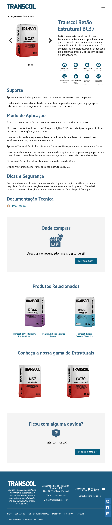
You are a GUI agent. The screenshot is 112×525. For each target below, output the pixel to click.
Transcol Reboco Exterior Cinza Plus (85, 335)
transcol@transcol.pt (59, 500)
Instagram (69, 514)
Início (9, 514)
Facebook (56, 514)
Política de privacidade (38, 514)
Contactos (20, 514)
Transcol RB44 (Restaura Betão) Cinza (24, 335)
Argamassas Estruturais (22, 16)
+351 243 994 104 (58, 495)
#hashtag (38, 520)
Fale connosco (85, 261)
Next (49, 40)
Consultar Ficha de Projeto (90, 496)
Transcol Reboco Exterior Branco (53, 335)
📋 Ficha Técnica (16, 205)
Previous (11, 40)
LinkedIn (80, 514)
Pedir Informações (87, 452)
